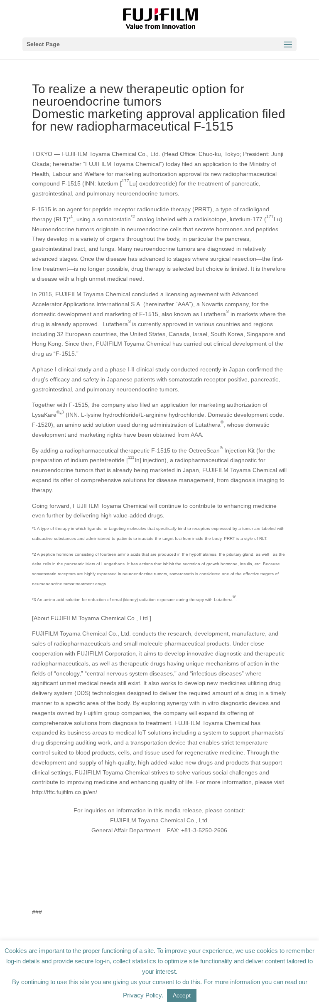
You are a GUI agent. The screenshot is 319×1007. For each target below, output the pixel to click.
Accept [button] (182, 995)
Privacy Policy (142, 995)
